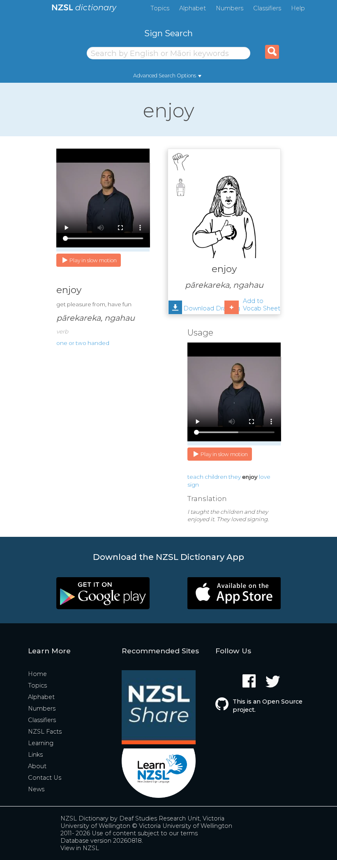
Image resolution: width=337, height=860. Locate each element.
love (264, 476)
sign (193, 484)
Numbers (229, 8)
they (235, 476)
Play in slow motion (93, 260)
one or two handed (82, 343)
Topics (159, 8)
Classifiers (267, 8)
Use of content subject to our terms (145, 833)
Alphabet (192, 8)
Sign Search (168, 33)
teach (195, 476)
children (216, 476)
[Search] (272, 52)
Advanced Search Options (164, 75)
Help (298, 8)
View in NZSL (79, 848)
